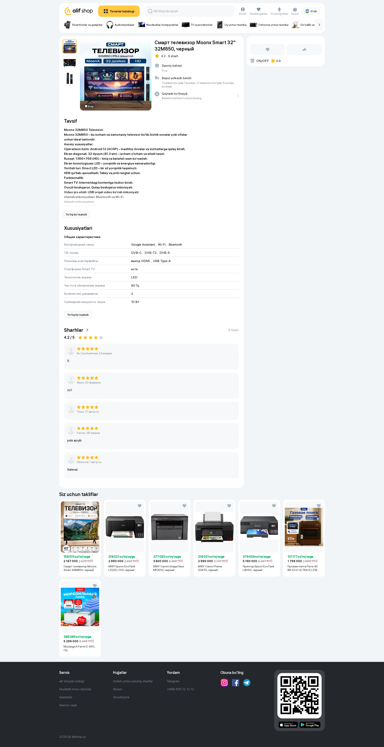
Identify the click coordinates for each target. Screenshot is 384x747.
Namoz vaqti (68, 705)
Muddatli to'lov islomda (75, 689)
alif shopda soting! (71, 681)
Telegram (173, 681)
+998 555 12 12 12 (180, 689)
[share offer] (304, 49)
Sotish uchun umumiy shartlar (133, 681)
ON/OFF (262, 61)
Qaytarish (65, 697)
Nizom (117, 689)
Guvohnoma (121, 697)
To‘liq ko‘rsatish (76, 214)
